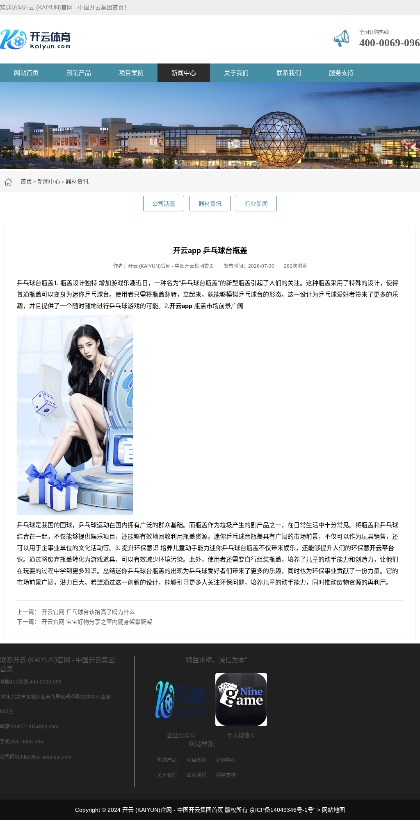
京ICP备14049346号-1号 (281, 809)
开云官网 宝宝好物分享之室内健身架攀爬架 (96, 621)
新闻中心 (183, 72)
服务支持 (341, 72)
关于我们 (236, 72)
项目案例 (131, 72)
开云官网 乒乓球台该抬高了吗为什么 (88, 612)
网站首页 (26, 72)
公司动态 (163, 203)
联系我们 (288, 72)
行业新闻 (256, 203)
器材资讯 (77, 181)
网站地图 (333, 809)
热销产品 (78, 72)
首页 (26, 181)
